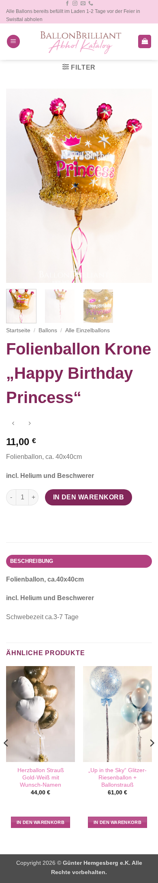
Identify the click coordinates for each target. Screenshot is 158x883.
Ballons (47, 330)
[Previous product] (29, 424)
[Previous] (19, 185)
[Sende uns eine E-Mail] (83, 3)
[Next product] (13, 424)
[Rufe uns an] (90, 3)
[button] (13, 41)
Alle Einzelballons (87, 330)
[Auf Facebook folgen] (67, 3)
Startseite (18, 330)
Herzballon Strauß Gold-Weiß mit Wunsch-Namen (40, 777)
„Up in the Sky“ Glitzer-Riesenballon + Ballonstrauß (117, 777)
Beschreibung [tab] (31, 561)
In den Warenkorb (88, 497)
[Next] (139, 185)
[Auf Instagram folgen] (75, 3)
